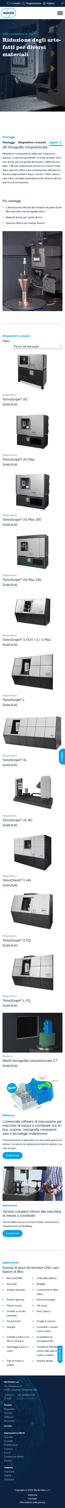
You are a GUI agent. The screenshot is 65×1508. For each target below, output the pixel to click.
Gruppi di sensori (46, 1321)
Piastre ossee (14, 1305)
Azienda (8, 1437)
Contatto (15, 3)
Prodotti (8, 1405)
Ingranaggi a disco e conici (17, 1348)
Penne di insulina (46, 1299)
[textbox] (37, 346)
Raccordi (11, 1284)
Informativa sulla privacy (32, 1502)
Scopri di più (9, 404)
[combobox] (37, 346)
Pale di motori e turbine (15, 1362)
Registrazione (33, 3)
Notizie (7, 1475)
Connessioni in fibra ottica (47, 1291)
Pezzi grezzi (43, 1311)
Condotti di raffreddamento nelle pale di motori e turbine (48, 1350)
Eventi (7, 1452)
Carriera (8, 1449)
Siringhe (11, 1327)
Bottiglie (41, 1284)
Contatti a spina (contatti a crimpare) (18, 1339)
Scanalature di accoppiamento (45, 1339)
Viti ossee (42, 1305)
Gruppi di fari (13, 1321)
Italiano (50, 3)
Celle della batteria (46, 1278)
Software (9, 1417)
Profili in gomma (15, 1299)
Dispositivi (9, 1409)
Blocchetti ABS (15, 1278)
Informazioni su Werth (14, 1433)
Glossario (9, 1479)
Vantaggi (8, 142)
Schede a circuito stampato (16, 1313)
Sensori (8, 1413)
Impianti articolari (16, 1289)
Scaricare (9, 1471)
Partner (8, 1460)
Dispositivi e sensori (32, 142)
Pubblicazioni (11, 1444)
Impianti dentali (45, 1360)
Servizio (8, 1426)
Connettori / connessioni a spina (48, 1329)
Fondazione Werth (14, 1456)
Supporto (8, 1467)
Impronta (32, 1495)
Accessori (9, 1420)
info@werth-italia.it (27, 1398)
